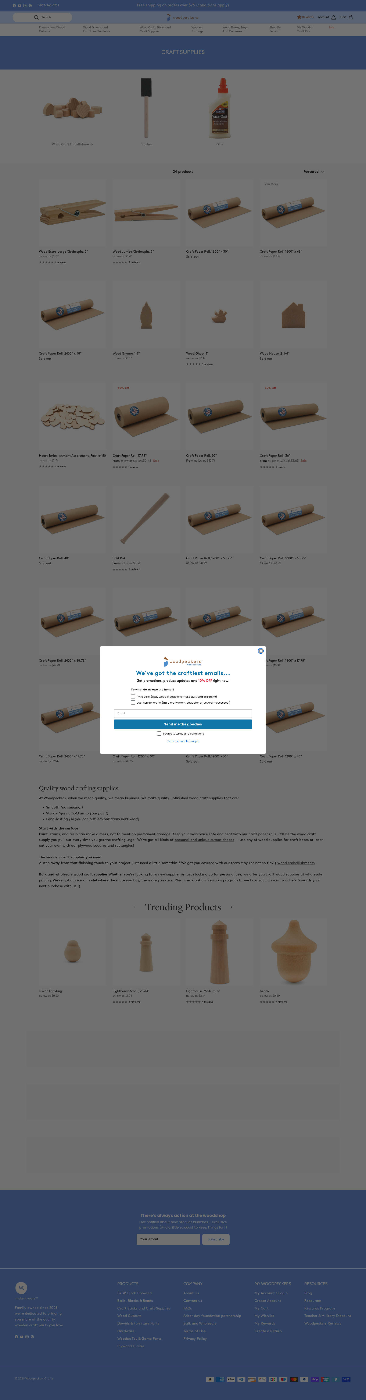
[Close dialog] (260, 651)
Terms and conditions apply (183, 741)
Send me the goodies (183, 724)
